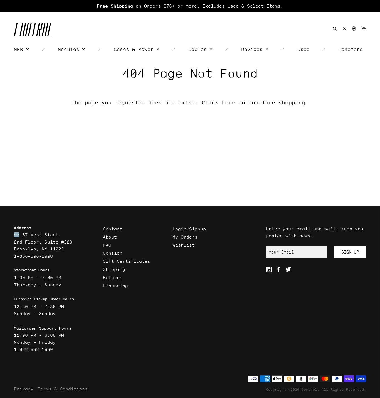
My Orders (185, 237)
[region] (190, 6)
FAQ (107, 245)
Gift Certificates (126, 261)
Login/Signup (189, 229)
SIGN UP (350, 252)
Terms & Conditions (63, 389)
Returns (112, 277)
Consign (112, 253)
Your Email (281, 252)
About (110, 237)
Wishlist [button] (183, 245)
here (228, 102)
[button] (354, 28)
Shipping (114, 269)
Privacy (23, 389)
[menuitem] (21, 49)
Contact (112, 229)
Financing (115, 285)
